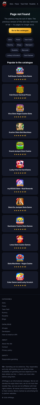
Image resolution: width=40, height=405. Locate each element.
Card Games (28, 55)
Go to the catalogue (20, 30)
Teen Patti (24, 4)
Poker (17, 4)
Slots (11, 4)
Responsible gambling (10, 359)
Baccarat (25, 50)
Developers (6, 331)
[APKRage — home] (4, 4)
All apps (5, 328)
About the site (7, 344)
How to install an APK (9, 335)
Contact (5, 347)
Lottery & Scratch (13, 55)
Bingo (19, 45)
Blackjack (29, 45)
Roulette (32, 4)
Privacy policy (7, 350)
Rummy (10, 45)
